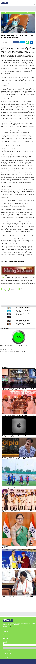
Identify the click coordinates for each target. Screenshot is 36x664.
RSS (7, 657)
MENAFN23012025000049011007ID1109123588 (12, 261)
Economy (32, 12)
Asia (17, 12)
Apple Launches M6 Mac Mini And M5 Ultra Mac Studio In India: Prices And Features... (17, 436)
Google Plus (9, 653)
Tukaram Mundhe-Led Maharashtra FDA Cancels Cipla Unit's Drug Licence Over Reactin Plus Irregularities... (18, 458)
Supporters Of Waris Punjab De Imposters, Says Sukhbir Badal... (17, 511)
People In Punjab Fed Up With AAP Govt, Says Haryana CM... (18, 415)
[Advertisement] (18, 8)
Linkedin (8, 656)
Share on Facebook (15, 42)
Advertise (4, 635)
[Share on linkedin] (31, 42)
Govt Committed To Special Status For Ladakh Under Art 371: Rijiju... (18, 569)
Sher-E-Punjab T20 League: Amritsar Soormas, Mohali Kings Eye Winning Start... (18, 487)
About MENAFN (5, 637)
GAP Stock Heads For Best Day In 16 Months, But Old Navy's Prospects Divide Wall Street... (18, 389)
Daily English (5, 641)
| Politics (26, 12)
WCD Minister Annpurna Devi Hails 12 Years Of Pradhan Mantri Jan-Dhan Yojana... (18, 547)
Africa (21, 12)
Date (3, 41)
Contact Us (4, 634)
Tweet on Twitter (22, 42)
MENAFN (3, 47)
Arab (14, 12)
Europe (9, 12)
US (4, 12)
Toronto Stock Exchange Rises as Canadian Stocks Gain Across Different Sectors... (12, 351)
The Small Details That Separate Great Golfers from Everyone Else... (10, 349)
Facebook (8, 650)
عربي (14, 1)
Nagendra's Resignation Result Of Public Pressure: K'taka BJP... (17, 597)
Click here (9, 626)
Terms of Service (5, 631)
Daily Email (8, 654)
